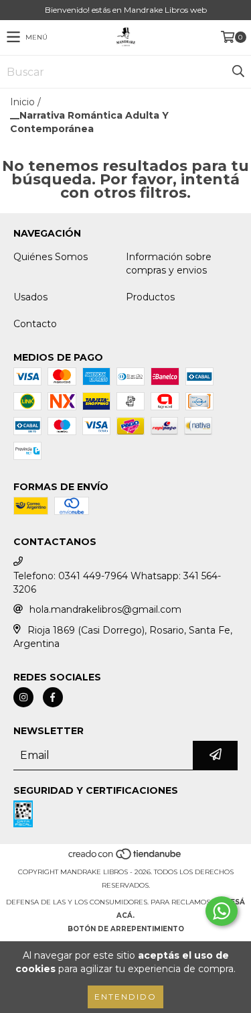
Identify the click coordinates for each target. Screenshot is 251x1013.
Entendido (125, 997)
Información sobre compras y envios (169, 263)
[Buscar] (237, 71)
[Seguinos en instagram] (23, 697)
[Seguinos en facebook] (53, 697)
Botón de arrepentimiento (126, 929)
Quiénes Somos (50, 257)
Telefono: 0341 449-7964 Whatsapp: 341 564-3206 (117, 582)
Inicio (22, 102)
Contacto (35, 324)
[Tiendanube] (125, 858)
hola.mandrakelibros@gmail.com (105, 609)
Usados (30, 297)
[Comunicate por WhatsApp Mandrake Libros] (221, 911)
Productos (150, 297)
